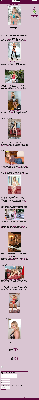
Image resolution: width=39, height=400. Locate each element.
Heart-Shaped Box (20, 169)
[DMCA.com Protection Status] (34, 11)
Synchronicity (26, 166)
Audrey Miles (19, 282)
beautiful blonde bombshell (7, 39)
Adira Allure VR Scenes (14, 5)
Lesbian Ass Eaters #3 (25, 257)
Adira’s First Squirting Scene (25, 201)
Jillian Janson (11, 259)
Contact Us (33, 2)
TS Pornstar (18, 2)
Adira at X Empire (15, 360)
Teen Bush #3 (24, 227)
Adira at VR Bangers (16, 359)
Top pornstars (34, 17)
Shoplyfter (12, 166)
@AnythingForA (7, 5)
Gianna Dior (20, 260)
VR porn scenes (17, 111)
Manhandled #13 (14, 226)
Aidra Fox (10, 260)
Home (5, 2)
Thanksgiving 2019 (9, 282)
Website (2, 382)
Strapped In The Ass (24, 258)
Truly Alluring (6, 172)
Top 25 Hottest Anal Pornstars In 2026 (24, 397)
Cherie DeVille (16, 260)
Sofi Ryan (23, 282)
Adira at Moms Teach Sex (16, 349)
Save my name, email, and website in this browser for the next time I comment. (12, 385)
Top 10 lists (23, 2)
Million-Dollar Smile (25, 169)
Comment (2, 373)
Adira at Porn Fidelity (16, 357)
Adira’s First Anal (2, 196)
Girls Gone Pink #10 (11, 256)
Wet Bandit (12, 112)
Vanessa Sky (15, 258)
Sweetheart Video (25, 40)
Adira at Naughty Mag (15, 351)
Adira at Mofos (15, 348)
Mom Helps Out (22, 173)
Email (2, 380)
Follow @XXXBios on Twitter (34, 15)
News (7, 2)
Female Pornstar (12, 2)
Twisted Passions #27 (22, 259)
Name (1, 378)
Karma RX (24, 226)
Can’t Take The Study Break (18, 167)
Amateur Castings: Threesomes (4, 145)
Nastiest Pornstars (34, 18)
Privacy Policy (32, 396)
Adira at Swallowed (16, 358)
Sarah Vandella (4, 260)
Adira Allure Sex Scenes (23, 5)
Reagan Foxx (12, 260)
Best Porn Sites (28, 2)
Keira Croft (22, 226)
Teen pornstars (34, 16)
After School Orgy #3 (23, 225)
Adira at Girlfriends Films (16, 347)
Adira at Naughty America (16, 350)
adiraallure (15, 356)
